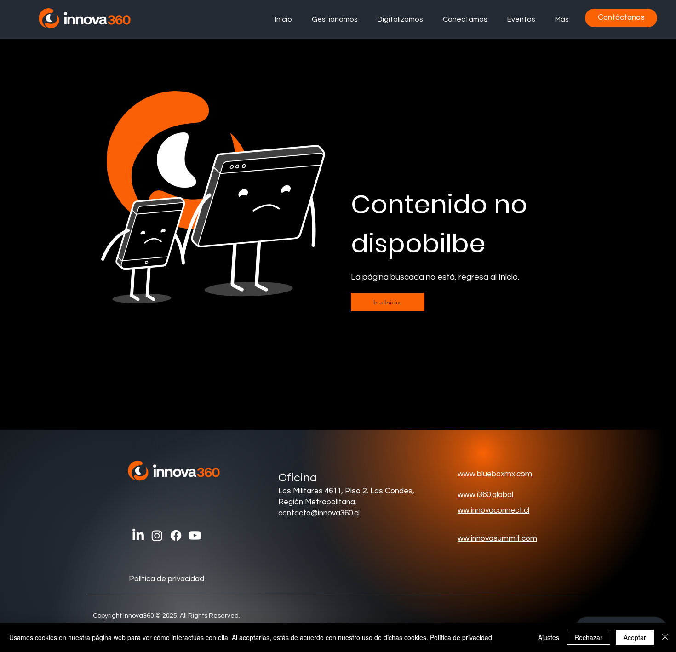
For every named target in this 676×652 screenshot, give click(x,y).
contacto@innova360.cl (319, 513)
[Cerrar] (664, 637)
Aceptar (635, 637)
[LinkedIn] (138, 535)
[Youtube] (195, 535)
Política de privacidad (166, 579)
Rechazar (588, 637)
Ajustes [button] (548, 637)
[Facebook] (176, 535)
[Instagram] (157, 535)
